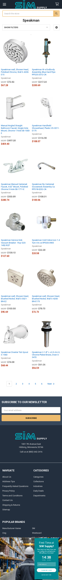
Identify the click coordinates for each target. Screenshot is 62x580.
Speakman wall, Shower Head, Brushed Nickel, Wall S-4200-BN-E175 (46, 299)
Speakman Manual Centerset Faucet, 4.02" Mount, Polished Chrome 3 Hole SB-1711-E (14, 187)
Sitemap (6, 509)
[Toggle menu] (4, 4)
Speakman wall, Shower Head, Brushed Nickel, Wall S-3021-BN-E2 (15, 299)
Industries (37, 486)
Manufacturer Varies (11, 528)
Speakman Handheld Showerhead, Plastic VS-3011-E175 (45, 128)
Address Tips (8, 481)
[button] (56, 27)
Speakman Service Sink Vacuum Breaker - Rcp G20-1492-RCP (13, 242)
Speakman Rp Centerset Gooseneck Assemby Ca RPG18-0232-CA (43, 187)
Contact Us (7, 500)
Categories (38, 477)
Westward (36, 533)
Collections (38, 481)
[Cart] (57, 4)
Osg (4, 533)
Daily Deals (38, 491)
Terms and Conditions (12, 495)
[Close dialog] (60, 539)
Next (50, 384)
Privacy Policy (8, 491)
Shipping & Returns (11, 505)
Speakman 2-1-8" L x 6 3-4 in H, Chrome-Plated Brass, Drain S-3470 (46, 355)
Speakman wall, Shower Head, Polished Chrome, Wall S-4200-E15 (15, 72)
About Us (6, 477)
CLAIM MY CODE (46, 570)
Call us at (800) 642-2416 (31, 452)
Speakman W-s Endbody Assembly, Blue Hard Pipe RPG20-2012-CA (43, 72)
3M (33, 528)
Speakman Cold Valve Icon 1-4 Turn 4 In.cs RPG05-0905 (46, 241)
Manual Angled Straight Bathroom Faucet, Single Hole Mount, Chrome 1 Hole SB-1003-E (15, 129)
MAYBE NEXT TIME (46, 575)
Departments (39, 495)
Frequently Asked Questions (15, 486)
